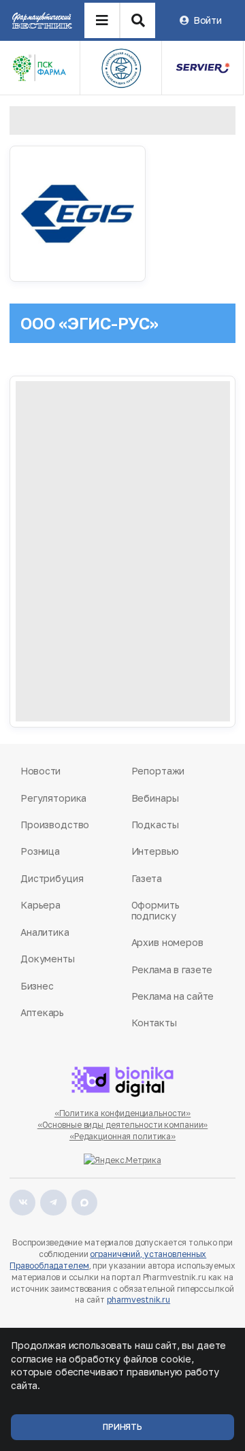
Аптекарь (42, 1012)
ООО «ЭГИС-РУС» (89, 323)
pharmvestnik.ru (138, 1299)
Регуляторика (53, 798)
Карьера (40, 905)
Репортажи (158, 771)
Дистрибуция (51, 878)
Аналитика (44, 932)
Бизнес (36, 986)
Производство (54, 824)
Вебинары (155, 798)
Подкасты (155, 824)
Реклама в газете (172, 969)
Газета (146, 878)
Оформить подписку (155, 910)
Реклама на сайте (172, 996)
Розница (40, 851)
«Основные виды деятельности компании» (122, 1125)
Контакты (154, 1022)
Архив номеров (167, 942)
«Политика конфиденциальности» (122, 1113)
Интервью (155, 851)
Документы (47, 958)
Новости (40, 771)
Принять (122, 1427)
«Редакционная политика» (122, 1136)
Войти (207, 20)
